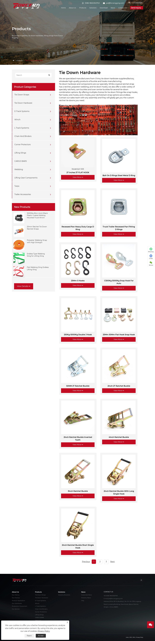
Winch (17, 120)
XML (134, 637)
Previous (86, 562)
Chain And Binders (22, 136)
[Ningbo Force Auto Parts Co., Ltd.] (26, 6)
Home (63, 8)
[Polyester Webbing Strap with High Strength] (19, 245)
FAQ (82, 600)
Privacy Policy (139, 637)
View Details (22, 286)
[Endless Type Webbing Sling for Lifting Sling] (19, 258)
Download (104, 8)
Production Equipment (19, 606)
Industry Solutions (64, 595)
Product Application (18, 600)
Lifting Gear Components (25, 178)
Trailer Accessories (22, 194)
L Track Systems (21, 128)
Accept (41, 636)
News (113, 8)
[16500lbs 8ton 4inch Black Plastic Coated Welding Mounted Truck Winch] (19, 218)
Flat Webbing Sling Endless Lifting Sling (38, 268)
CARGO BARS (20, 161)
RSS (131, 637)
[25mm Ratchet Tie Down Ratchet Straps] (19, 231)
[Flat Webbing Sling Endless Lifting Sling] (19, 272)
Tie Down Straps (21, 95)
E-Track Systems (21, 111)
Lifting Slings (20, 153)
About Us (72, 8)
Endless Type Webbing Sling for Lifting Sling (36, 255)
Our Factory (16, 598)
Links (127, 637)
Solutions (92, 8)
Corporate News (86, 595)
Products (82, 8)
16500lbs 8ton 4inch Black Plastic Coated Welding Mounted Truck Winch (37, 215)
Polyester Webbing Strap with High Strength (37, 241)
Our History (16, 595)
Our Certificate (17, 603)
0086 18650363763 (112, 595)
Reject (29, 636)
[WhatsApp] (141, 580)
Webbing (18, 169)
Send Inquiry (136, 8)
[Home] (13, 60)
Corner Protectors (22, 144)
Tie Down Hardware (23, 103)
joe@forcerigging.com (115, 598)
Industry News (86, 598)
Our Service (16, 609)
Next (112, 562)
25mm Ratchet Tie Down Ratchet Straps (37, 228)
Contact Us (122, 8)
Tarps (16, 186)
